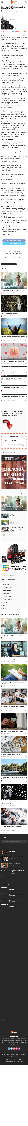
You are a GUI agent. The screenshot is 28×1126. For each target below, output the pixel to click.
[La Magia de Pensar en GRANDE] (14, 303)
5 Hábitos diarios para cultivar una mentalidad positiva (13, 369)
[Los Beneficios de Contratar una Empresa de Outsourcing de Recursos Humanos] (5, 529)
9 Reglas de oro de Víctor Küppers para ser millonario (17, 850)
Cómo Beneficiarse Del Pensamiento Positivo (12, 290)
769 (26, 805)
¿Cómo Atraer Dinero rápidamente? (14, 253)
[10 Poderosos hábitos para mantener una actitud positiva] (14, 326)
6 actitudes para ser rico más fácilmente (14, 257)
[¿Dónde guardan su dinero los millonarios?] (14, 721)
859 (26, 781)
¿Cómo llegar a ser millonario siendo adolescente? (17, 894)
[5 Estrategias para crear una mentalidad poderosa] (14, 385)
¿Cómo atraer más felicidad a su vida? (17, 900)
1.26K (26, 381)
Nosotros (8, 1059)
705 (26, 315)
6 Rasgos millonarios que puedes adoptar (17, 514)
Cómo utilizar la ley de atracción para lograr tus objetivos (18, 521)
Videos (4, 608)
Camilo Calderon (6, 11)
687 (26, 756)
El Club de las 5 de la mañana (15, 863)
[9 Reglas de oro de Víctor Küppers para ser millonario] (4, 852)
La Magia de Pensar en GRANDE (9, 313)
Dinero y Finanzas (7, 590)
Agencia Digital (14, 1056)
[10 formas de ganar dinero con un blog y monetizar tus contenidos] (14, 816)
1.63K (26, 400)
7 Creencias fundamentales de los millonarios (16, 905)
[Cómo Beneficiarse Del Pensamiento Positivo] (14, 280)
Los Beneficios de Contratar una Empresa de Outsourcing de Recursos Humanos (18, 529)
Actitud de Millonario (7, 587)
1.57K (26, 391)
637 (26, 685)
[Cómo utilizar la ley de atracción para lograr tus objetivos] (5, 522)
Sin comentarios (20, 11)
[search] (26, 2)
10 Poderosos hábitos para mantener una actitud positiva (14, 337)
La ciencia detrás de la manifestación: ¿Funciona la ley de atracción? (13, 802)
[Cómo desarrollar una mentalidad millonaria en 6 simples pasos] (14, 767)
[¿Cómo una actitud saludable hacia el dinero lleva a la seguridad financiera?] (14, 376)
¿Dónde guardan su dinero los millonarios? (12, 731)
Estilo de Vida (6, 593)
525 (26, 710)
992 (26, 372)
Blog (18, 1061)
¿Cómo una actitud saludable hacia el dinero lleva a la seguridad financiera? (13, 378)
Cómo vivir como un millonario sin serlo (11, 754)
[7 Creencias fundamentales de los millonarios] (4, 961)
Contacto (22, 1061)
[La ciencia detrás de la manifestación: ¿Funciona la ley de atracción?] (14, 792)
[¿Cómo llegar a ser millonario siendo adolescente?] (4, 894)
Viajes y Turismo (6, 605)
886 (26, 363)
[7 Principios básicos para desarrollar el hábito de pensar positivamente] (14, 394)
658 (26, 733)
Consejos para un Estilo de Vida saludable (16, 888)
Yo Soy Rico (13, 1059)
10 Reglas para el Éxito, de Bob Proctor (17, 857)
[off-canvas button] (2, 2)
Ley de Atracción (7, 596)
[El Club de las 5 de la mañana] (4, 865)
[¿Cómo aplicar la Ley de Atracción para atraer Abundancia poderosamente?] (4, 870)
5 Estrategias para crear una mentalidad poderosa (11, 388)
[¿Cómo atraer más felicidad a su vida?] (4, 900)
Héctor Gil (5, 710)
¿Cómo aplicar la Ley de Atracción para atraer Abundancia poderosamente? (17, 871)
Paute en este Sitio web (10, 1061)
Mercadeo (5, 602)
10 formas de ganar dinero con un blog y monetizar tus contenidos (11, 827)
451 (26, 661)
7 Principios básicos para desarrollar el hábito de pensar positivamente (14, 397)
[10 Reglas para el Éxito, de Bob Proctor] (4, 858)
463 (26, 292)
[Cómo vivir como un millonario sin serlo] (14, 744)
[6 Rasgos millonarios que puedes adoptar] (5, 516)
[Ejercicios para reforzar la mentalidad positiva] (14, 351)
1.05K (26, 340)
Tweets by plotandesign (8, 579)
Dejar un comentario (8, 264)
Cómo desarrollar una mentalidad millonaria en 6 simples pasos (14, 778)
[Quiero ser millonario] (14, 2)
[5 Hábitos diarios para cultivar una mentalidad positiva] (14, 366)
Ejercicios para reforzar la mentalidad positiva (13, 361)
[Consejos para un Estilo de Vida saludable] (4, 888)
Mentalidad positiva (6, 287)
